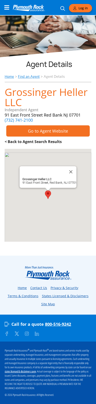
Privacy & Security (64, 288)
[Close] (70, 171)
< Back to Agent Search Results (33, 141)
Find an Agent (29, 76)
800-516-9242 (58, 324)
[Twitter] (17, 334)
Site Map (48, 304)
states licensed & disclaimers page (20, 371)
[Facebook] (7, 334)
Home (9, 76)
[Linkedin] (37, 334)
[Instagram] (27, 334)
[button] (48, 195)
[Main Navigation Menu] (7, 7)
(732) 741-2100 (19, 120)
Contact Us (38, 288)
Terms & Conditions (23, 296)
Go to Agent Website (48, 131)
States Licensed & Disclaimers (65, 296)
